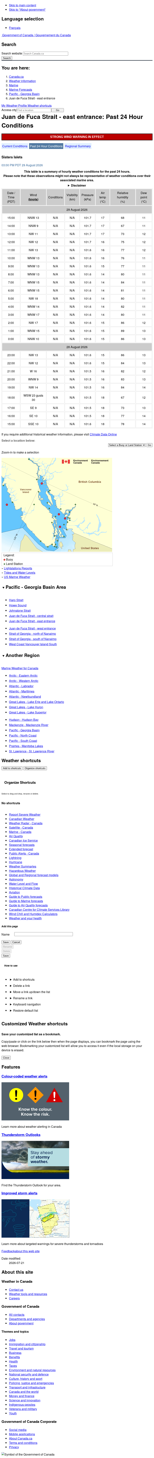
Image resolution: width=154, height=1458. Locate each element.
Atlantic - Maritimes (21, 691)
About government (21, 1323)
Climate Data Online (103, 434)
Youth (13, 1413)
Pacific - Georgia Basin (24, 94)
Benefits (14, 1357)
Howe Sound (17, 605)
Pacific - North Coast (22, 735)
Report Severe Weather (24, 814)
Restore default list (25, 1010)
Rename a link (22, 998)
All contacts (16, 1314)
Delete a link (21, 985)
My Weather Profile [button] (15, 105)
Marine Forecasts (20, 89)
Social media (17, 1430)
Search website (12, 53)
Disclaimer (78, 185)
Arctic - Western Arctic (23, 681)
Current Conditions (14, 146)
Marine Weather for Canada (20, 668)
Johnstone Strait (20, 610)
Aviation (14, 892)
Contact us (16, 1289)
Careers (14, 1298)
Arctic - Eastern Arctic (23, 675)
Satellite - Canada (21, 827)
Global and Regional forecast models (33, 875)
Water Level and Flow (23, 883)
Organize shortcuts (35, 768)
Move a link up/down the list (31, 992)
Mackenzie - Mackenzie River (28, 725)
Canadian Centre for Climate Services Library (39, 909)
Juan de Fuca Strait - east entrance (32, 621)
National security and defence (29, 1374)
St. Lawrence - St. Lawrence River (31, 751)
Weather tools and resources (28, 1294)
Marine (13, 85)
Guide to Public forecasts (25, 896)
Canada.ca (16, 76)
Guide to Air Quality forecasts (28, 905)
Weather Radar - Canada (25, 823)
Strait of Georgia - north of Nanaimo (32, 633)
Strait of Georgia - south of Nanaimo (33, 639)
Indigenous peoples (22, 1404)
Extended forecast (21, 849)
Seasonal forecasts (22, 845)
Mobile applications (22, 1434)
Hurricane (15, 862)
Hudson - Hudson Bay (23, 719)
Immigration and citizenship (27, 1344)
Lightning (15, 858)
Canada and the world (23, 1391)
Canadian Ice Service (23, 840)
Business (15, 1353)
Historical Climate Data (24, 888)
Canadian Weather (21, 819)
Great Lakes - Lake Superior (27, 712)
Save (6, 942)
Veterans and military (23, 1409)
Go (57, 110)
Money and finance (21, 1396)
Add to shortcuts (12, 768)
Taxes (13, 1366)
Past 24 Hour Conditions (46, 146)
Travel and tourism (21, 1348)
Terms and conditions (23, 1443)
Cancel (16, 942)
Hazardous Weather (22, 870)
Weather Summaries (22, 866)
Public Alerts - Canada (24, 853)
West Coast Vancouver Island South (33, 644)
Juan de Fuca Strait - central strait (31, 616)
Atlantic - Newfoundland (25, 696)
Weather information (22, 81)
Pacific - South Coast (23, 740)
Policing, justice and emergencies (31, 1383)
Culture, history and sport (25, 1378)
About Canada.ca (20, 1438)
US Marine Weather (17, 577)
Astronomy (16, 879)
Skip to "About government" (27, 9)
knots (33, 199)
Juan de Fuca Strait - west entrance (32, 628)
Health (13, 1361)
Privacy (14, 1447)
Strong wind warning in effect (77, 136)
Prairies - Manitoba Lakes (26, 746)
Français (14, 28)
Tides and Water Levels (19, 572)
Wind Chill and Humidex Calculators (33, 914)
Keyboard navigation (27, 1004)
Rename (7, 946)
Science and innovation (24, 1400)
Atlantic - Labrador (21, 686)
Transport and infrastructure (27, 1387)
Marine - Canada (20, 832)
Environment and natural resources (32, 1370)
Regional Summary (78, 146)
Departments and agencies (27, 1319)
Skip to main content (22, 5)
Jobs (12, 1340)
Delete (6, 951)
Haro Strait (16, 600)
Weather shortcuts (40, 105)
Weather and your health (25, 918)
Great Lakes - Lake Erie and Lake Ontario (36, 702)
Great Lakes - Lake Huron (26, 707)
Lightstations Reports (18, 568)
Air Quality (16, 836)
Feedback (21, 1251)
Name (6, 934)
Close (6, 1057)
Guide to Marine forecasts (26, 901)
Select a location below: (18, 440)
